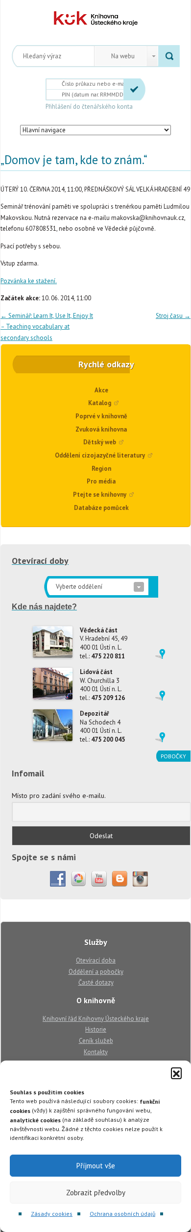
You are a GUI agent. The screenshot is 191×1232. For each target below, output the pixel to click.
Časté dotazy (96, 982)
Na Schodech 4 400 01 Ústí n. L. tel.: (102, 726)
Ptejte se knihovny (99, 494)
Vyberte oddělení (79, 586)
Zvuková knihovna (101, 429)
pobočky (173, 756)
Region (101, 468)
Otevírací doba (96, 960)
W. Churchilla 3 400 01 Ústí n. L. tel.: (102, 685)
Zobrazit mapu (160, 654)
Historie (95, 1029)
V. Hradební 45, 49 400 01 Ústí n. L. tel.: (103, 643)
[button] (176, 1073)
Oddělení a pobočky (96, 971)
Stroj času (173, 316)
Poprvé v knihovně (101, 416)
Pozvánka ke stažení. (28, 281)
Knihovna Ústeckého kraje (96, 18)
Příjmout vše (95, 1165)
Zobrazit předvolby (95, 1192)
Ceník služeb (96, 1041)
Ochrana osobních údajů (122, 1213)
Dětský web (99, 442)
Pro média (101, 481)
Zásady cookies (51, 1213)
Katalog (99, 403)
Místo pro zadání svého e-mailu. (59, 795)
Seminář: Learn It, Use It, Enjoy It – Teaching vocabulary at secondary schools (46, 327)
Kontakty (96, 1052)
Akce (101, 390)
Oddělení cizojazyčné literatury (100, 455)
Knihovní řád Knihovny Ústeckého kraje (96, 1019)
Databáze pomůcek (101, 508)
